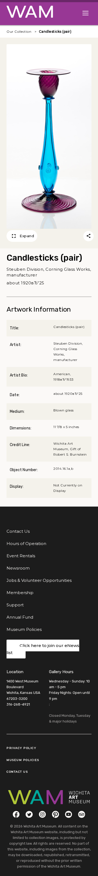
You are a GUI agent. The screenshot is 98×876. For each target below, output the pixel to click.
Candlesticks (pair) (55, 31)
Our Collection (19, 31)
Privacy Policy (21, 748)
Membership (20, 592)
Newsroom (18, 568)
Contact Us (18, 531)
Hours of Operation (26, 543)
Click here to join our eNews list (43, 649)
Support (15, 604)
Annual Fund (20, 617)
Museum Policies (24, 629)
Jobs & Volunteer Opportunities (39, 580)
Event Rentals (21, 555)
